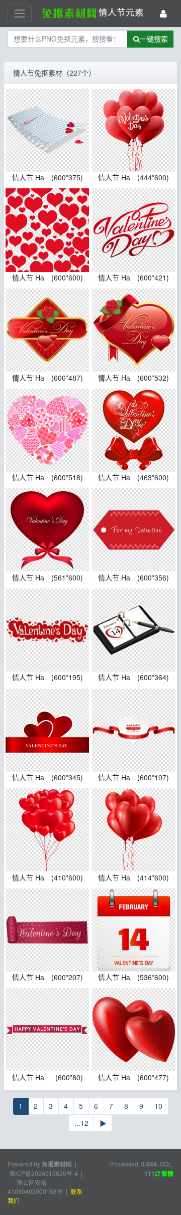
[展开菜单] (19, 13)
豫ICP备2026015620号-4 (43, 1173)
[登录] (163, 13)
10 (158, 1106)
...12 (81, 1123)
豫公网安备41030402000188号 (35, 1186)
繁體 (166, 1173)
